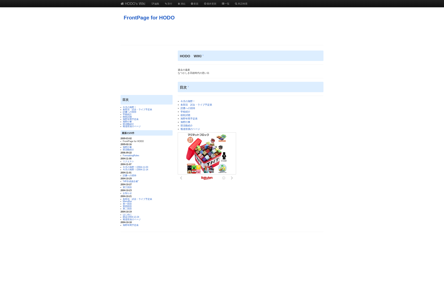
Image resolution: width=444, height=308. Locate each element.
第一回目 (127, 204)
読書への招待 (129, 112)
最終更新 (211, 3)
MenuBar (127, 201)
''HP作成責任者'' (131, 181)
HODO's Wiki (134, 3)
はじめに (127, 214)
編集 (156, 3)
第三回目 (127, 187)
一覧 (227, 3)
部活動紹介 (128, 124)
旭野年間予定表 (131, 119)
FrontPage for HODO (149, 17)
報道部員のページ (132, 126)
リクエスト (128, 161)
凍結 (183, 3)
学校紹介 (127, 114)
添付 (169, 3)
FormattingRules (131, 155)
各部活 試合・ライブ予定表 (137, 109)
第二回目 (127, 208)
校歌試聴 (127, 117)
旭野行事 (127, 121)
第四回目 (127, 206)
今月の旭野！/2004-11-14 (135, 169)
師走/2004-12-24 (131, 217)
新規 (196, 3)
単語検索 (242, 3)
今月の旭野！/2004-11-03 (135, 167)
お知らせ (127, 193)
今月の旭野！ (129, 107)
